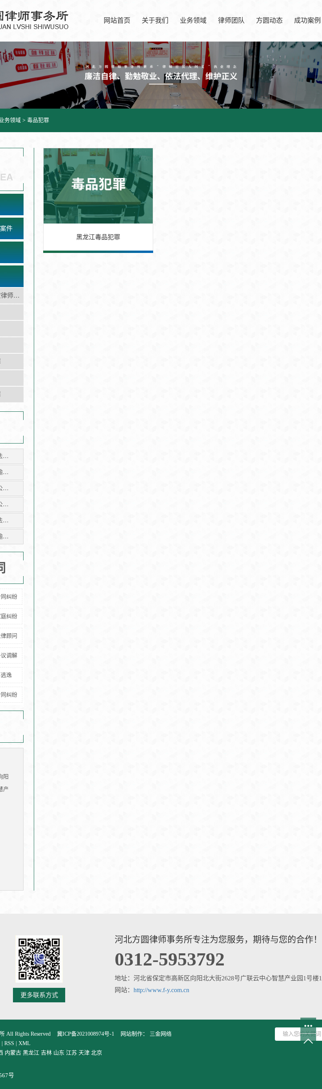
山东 (58, 1053)
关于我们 (155, 20)
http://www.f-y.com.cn (161, 990)
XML (24, 1043)
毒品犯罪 (38, 120)
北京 (96, 1053)
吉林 (46, 1053)
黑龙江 (31, 1053)
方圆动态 (269, 20)
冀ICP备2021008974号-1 (85, 1034)
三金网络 (160, 1034)
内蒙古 (13, 1053)
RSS (9, 1043)
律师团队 (231, 20)
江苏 (71, 1053)
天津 (84, 1053)
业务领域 (193, 20)
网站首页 (117, 20)
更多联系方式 (39, 995)
